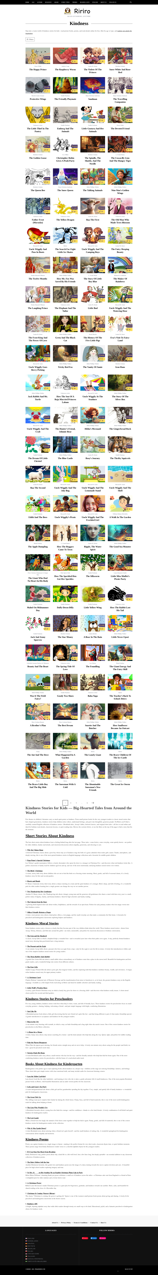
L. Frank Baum (120, 154)
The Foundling (93, 666)
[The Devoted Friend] (120, 115)
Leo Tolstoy (93, 663)
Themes (74, 2)
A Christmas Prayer (34, 1183)
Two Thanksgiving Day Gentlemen (39, 891)
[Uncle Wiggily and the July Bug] (65, 474)
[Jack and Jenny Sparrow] (38, 623)
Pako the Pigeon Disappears (37, 1042)
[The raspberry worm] (65, 56)
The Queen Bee (38, 190)
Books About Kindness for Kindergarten (54, 1064)
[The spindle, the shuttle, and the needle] (92, 144)
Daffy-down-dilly (65, 607)
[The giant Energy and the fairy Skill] (120, 653)
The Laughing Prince (38, 308)
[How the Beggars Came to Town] (65, 533)
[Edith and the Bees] (38, 503)
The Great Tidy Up (34, 1097)
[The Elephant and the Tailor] (65, 294)
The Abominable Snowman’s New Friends (92, 787)
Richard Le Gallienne (120, 275)
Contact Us (94, 1223)
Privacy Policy (66, 1223)
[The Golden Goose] (38, 144)
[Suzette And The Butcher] (92, 711)
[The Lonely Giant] (92, 741)
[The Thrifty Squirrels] (120, 444)
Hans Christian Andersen (93, 95)
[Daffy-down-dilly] (65, 594)
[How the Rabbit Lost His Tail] (120, 594)
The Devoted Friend (120, 128)
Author (39, 2)
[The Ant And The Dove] (38, 741)
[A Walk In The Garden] (120, 503)
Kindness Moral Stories (42, 923)
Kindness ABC (32, 1204)
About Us (103, 2)
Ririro (65, 246)
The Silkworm (92, 576)
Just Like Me (31, 1011)
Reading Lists (85, 2)
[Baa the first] (92, 206)
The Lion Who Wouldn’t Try (37, 1107)
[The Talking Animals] (92, 176)
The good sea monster (120, 546)
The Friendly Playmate (65, 99)
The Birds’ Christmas (35, 871)
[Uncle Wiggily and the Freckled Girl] (92, 503)
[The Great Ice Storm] (120, 770)
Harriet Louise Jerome (38, 95)
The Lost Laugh (33, 1118)
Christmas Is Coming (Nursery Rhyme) (41, 1193)
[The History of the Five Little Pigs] (92, 324)
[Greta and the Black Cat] (65, 324)
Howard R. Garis (38, 246)
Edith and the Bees (38, 517)
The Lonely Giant (92, 755)
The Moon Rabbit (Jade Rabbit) (38, 956)
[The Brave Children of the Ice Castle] (120, 741)
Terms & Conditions (81, 1223)
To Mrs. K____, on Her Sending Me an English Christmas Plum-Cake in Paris (55, 1172)
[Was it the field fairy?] (38, 682)
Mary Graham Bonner (38, 722)
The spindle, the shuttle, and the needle (93, 161)
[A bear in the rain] (92, 623)
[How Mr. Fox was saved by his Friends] (65, 265)
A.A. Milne (65, 154)
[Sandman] (92, 85)
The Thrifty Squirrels (120, 458)
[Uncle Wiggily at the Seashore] (92, 383)
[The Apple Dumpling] (38, 533)
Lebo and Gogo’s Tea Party (37, 1087)
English (95, 2)
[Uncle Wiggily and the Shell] (120, 474)
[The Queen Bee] (38, 176)
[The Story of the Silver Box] (120, 383)
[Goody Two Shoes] (65, 682)
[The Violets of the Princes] (92, 56)
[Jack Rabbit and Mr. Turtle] (38, 383)
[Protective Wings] (38, 85)
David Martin (93, 334)
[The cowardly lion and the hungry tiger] (120, 144)
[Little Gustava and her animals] (92, 115)
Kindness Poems (37, 1139)
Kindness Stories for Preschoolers (49, 999)
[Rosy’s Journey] (92, 444)
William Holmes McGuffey (120, 514)
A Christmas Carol (34, 977)
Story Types (65, 2)
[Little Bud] (92, 294)
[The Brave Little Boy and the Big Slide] (38, 770)
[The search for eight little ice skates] (65, 235)
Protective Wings (38, 99)
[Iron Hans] (120, 353)
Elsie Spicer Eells (65, 573)
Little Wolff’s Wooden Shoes (37, 988)
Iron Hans (120, 367)
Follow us (112, 2)
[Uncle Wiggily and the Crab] (38, 415)
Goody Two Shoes (65, 696)
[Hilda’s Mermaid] (92, 415)
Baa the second (37, 488)
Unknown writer (37, 125)
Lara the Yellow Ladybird (36, 1076)
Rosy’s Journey (93, 458)
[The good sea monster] (120, 533)
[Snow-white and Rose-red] (120, 56)
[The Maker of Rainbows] (120, 265)
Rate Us (103, 1223)
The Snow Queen (65, 190)
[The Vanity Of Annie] (92, 353)
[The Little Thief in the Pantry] (38, 115)
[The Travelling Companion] (120, 85)
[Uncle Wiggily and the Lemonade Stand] (92, 474)
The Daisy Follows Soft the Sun (38, 1162)
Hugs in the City (33, 1022)
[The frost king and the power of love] (38, 324)
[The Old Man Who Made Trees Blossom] (120, 206)
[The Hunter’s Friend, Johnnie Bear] (65, 415)
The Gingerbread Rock (120, 429)
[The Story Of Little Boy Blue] (92, 265)
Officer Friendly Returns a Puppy (39, 912)
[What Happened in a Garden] (65, 741)
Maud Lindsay (38, 543)
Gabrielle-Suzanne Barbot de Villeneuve (38, 663)
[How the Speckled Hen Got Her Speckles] (65, 562)
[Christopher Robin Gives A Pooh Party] (65, 144)
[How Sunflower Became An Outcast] (120, 711)
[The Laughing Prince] (38, 294)
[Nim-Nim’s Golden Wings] (120, 176)
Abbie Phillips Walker (93, 187)
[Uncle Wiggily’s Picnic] (65, 503)
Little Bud (93, 308)
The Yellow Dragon (65, 220)
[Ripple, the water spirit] (92, 533)
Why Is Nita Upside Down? (36, 1128)
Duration (48, 2)
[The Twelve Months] (38, 265)
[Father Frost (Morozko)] (38, 206)
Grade (56, 2)
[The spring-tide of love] (65, 653)
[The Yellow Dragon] (65, 206)
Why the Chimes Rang (35, 850)
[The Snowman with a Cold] (65, 770)
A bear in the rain (93, 637)
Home (27, 2)
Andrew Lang (65, 66)
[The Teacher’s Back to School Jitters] (120, 682)
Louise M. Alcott (92, 66)
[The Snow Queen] (65, 176)
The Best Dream (65, 725)
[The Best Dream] (65, 711)
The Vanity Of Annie (92, 367)
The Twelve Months (38, 279)
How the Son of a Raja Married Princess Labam (65, 399)
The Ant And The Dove (38, 755)
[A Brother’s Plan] (38, 711)
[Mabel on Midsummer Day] (38, 594)
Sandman (92, 99)
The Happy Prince (38, 69)
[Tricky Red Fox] (65, 353)
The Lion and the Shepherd (37, 936)
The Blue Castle (65, 458)
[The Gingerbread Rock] (120, 415)
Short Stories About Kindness (50, 836)
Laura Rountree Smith (120, 573)
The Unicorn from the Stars (37, 902)
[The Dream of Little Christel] (38, 444)
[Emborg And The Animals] (65, 115)
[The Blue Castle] (65, 444)
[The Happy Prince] (38, 56)
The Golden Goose (38, 158)
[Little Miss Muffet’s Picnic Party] (120, 562)
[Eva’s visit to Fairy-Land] (120, 324)
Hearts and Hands (33, 881)
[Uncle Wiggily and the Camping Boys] (92, 235)
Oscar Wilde (37, 66)
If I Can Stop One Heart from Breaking (41, 1152)
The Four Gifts (32, 967)
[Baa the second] (38, 474)
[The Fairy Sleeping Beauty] (120, 235)
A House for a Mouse (34, 1032)
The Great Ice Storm (120, 784)
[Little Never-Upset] (120, 623)
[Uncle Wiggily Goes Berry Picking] (38, 353)
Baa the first (92, 220)
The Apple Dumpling (38, 546)
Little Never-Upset (120, 637)
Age (33, 2)
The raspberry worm (65, 69)
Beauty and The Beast (37, 666)
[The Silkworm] (92, 562)
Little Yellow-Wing (93, 607)
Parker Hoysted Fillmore (38, 275)
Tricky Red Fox (65, 367)
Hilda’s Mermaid (93, 429)
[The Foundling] (92, 653)
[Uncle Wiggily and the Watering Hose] (120, 294)
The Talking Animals (92, 190)
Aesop (38, 751)
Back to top (128, 1269)
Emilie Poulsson (65, 95)
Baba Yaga (93, 696)
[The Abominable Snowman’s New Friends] (92, 770)
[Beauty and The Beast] (38, 653)
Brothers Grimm (120, 66)
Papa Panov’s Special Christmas (38, 860)
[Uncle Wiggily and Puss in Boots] (38, 235)
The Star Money (65, 637)
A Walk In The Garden (120, 517)
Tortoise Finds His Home (36, 1053)
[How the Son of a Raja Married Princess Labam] (65, 383)
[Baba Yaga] (92, 682)
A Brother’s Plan (38, 725)
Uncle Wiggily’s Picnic (65, 517)
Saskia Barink (93, 633)
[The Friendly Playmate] (65, 85)
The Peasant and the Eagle (36, 946)
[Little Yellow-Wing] (92, 594)
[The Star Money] (65, 623)
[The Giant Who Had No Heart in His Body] (38, 562)
